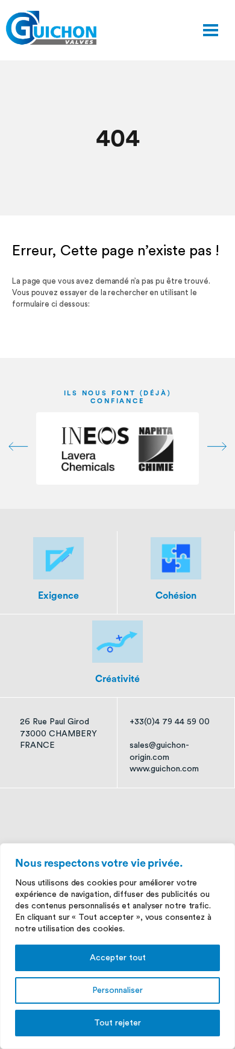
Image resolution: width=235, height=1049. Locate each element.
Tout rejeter (117, 1023)
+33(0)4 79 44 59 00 (170, 722)
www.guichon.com (164, 769)
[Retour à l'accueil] (51, 28)
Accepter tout (118, 958)
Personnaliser (117, 990)
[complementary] (117, 946)
